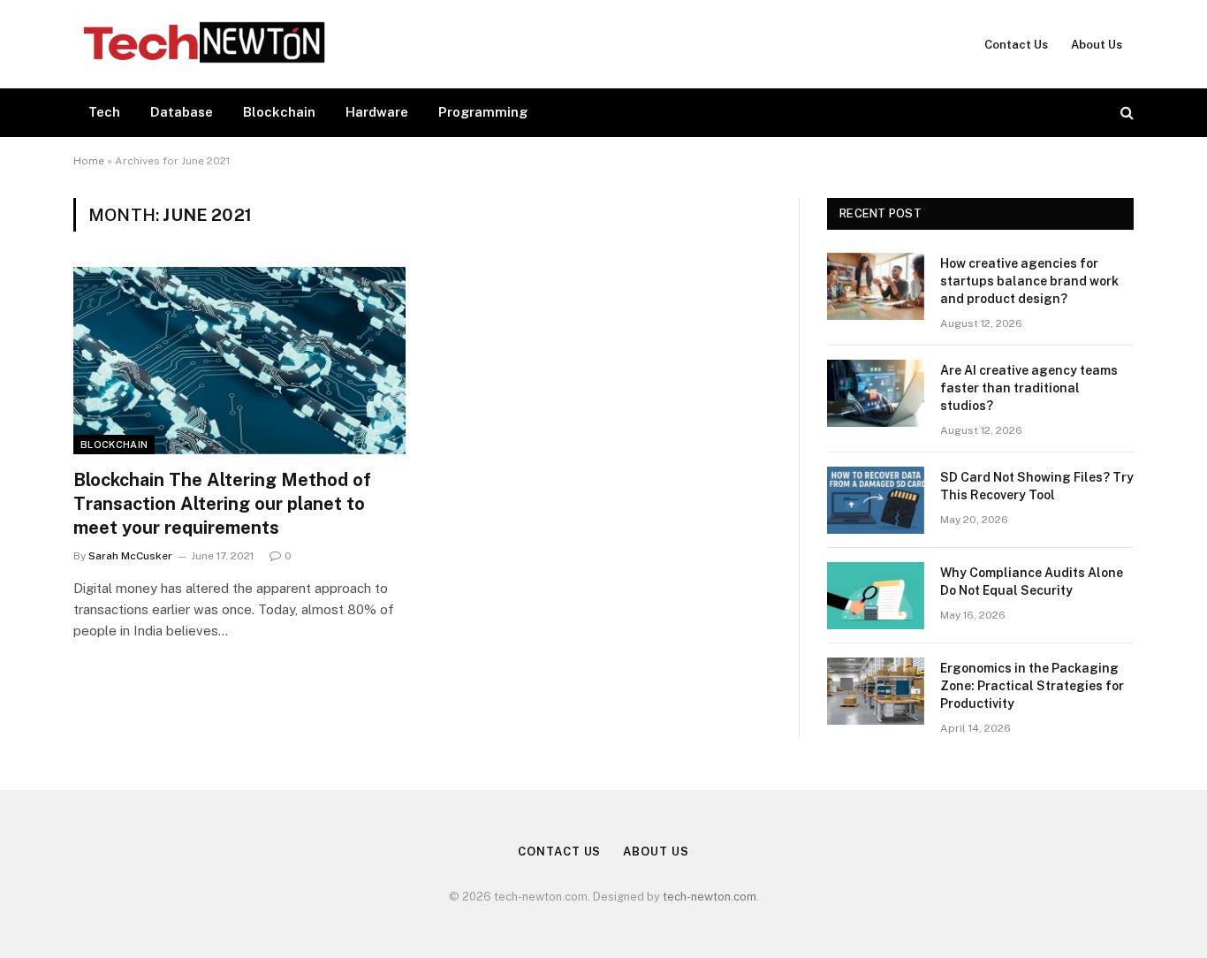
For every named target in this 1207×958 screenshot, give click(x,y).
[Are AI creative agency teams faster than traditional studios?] (875, 393)
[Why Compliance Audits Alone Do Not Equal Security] (875, 595)
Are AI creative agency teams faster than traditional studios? (1029, 388)
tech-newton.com (709, 896)
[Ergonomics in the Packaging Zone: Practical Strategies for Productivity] (875, 691)
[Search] (1125, 113)
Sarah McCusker (130, 556)
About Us (1096, 44)
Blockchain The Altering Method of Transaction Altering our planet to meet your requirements (222, 503)
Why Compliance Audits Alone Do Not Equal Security (1031, 581)
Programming (483, 111)
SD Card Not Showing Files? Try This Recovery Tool (1037, 486)
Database (181, 111)
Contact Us (1016, 44)
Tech (104, 111)
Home (88, 161)
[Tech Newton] (204, 45)
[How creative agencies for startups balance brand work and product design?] (875, 286)
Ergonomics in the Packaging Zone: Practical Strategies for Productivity (1032, 686)
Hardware (376, 111)
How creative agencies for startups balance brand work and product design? (1029, 281)
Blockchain (279, 111)
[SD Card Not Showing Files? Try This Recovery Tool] (875, 500)
